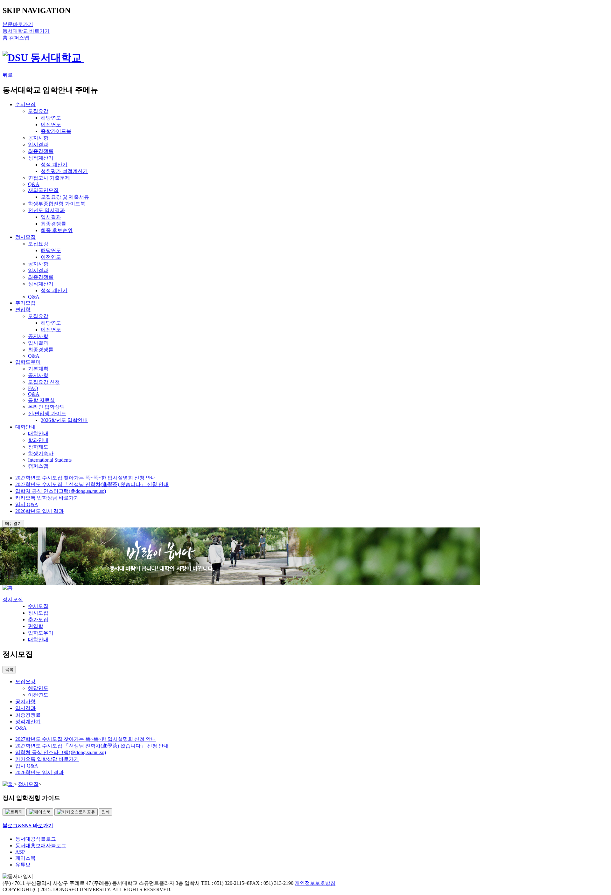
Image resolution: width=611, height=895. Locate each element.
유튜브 (23, 864)
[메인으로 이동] (8, 587)
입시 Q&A (26, 504)
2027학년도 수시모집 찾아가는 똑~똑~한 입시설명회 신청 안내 (85, 477)
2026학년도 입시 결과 (39, 511)
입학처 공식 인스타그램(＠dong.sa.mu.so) (60, 491)
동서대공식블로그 (35, 839)
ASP (20, 852)
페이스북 (25, 858)
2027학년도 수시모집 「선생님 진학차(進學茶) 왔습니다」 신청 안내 (92, 484)
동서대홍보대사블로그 (40, 845)
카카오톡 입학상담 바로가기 (47, 497)
